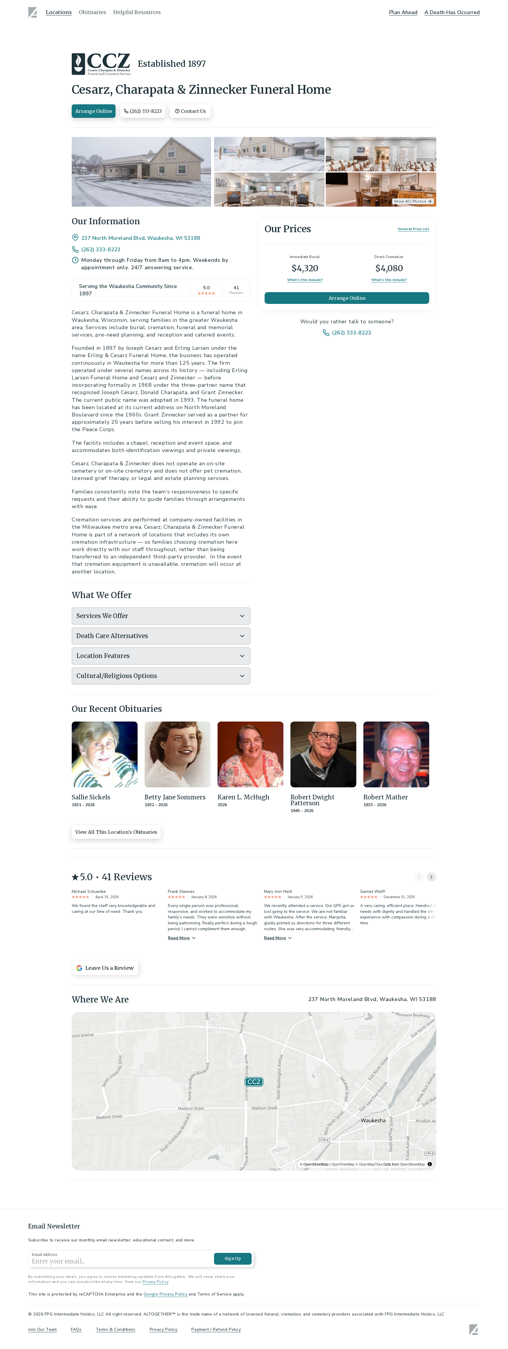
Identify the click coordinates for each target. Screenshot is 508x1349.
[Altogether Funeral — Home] (33, 12)
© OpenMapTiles (368, 1163)
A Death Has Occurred (452, 12)
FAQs (76, 1329)
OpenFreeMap (343, 1163)
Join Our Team (42, 1329)
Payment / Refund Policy (216, 1329)
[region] (254, 1091)
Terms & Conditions (116, 1329)
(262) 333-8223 (101, 249)
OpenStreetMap (412, 1163)
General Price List (413, 229)
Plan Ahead (403, 12)
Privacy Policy (155, 1281)
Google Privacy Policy (166, 1294)
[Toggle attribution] (429, 1164)
